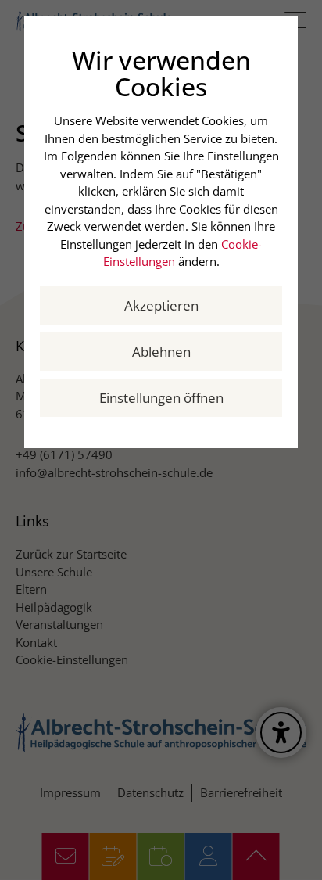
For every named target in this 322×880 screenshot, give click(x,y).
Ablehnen (161, 352)
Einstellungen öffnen (161, 398)
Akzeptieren (161, 305)
